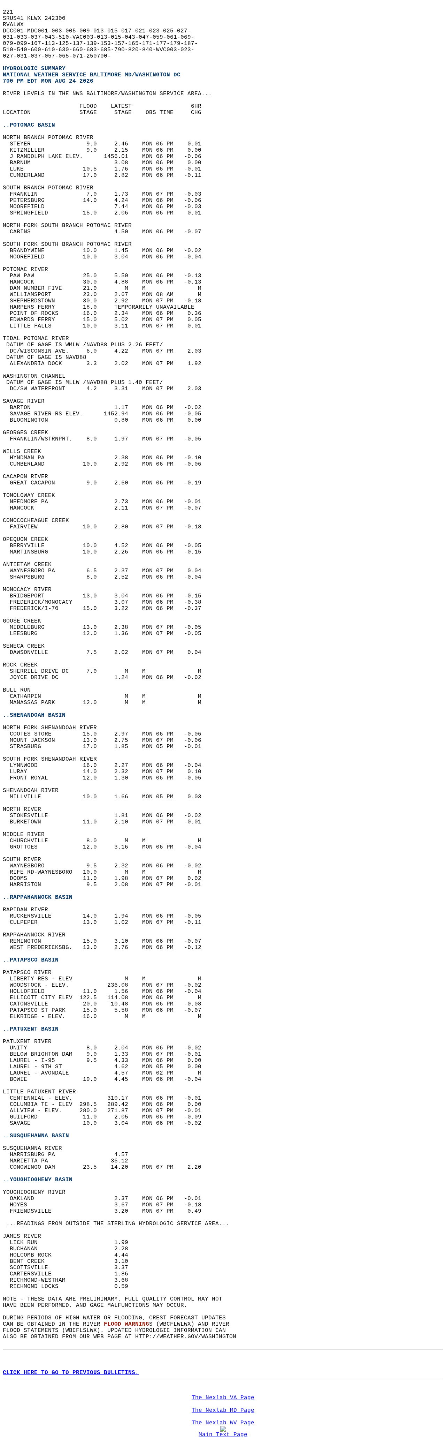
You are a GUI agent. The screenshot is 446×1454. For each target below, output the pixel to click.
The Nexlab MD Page (223, 1410)
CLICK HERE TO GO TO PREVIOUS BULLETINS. (71, 1373)
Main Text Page (223, 1435)
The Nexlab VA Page (223, 1398)
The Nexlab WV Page (223, 1423)
